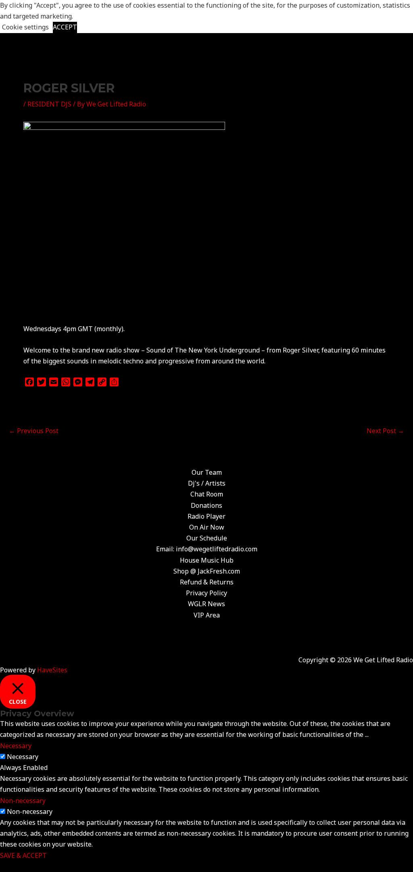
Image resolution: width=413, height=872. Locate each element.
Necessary (22, 756)
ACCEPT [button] (65, 27)
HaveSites (52, 669)
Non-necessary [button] (23, 800)
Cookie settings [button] (25, 27)
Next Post (385, 430)
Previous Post (33, 430)
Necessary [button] (15, 745)
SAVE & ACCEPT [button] (23, 855)
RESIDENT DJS (49, 104)
